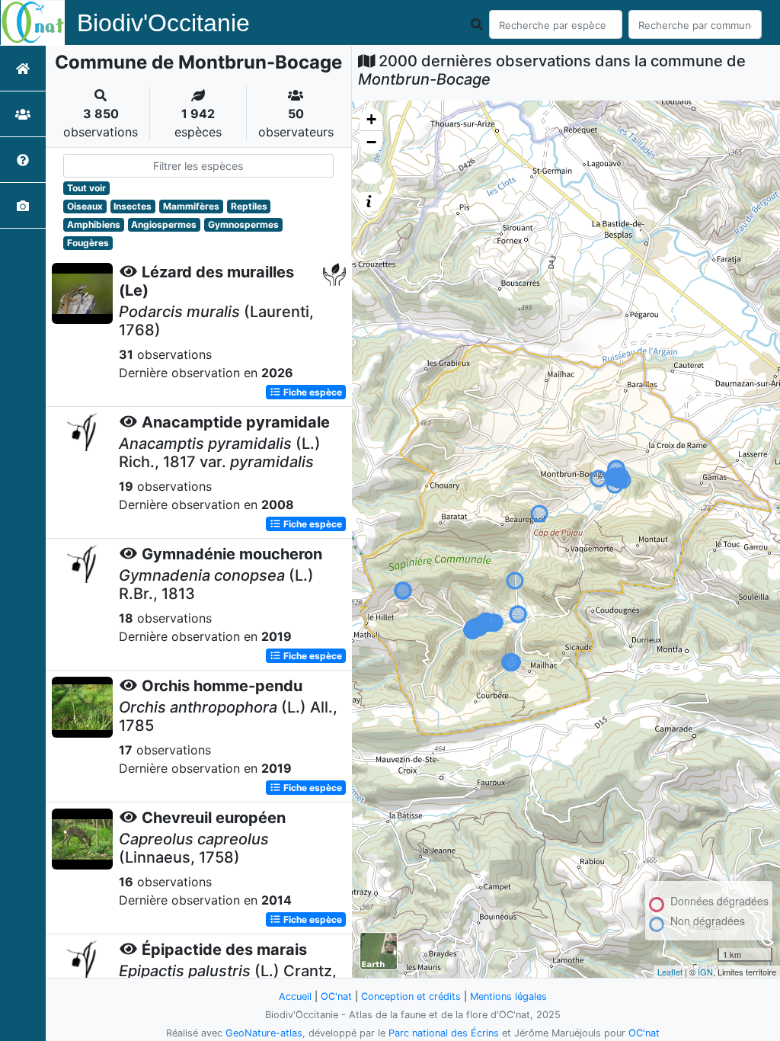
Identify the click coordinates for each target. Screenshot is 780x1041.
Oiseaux (85, 206)
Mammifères (191, 206)
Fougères (88, 242)
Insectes (132, 206)
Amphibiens (93, 224)
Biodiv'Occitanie (163, 23)
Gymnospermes (243, 224)
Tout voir (86, 188)
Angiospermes (164, 224)
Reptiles (249, 206)
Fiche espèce (311, 392)
